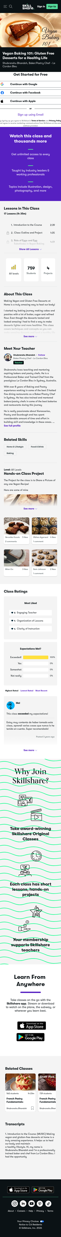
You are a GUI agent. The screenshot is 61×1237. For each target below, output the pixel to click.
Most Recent (41, 691)
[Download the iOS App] (18, 1190)
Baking (10, 453)
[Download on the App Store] (30, 1026)
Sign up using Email (30, 114)
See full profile (12, 425)
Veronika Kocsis (12, 537)
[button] (5, 7)
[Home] (28, 6)
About (11, 1211)
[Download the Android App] (43, 1190)
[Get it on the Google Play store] (30, 1037)
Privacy (40, 1211)
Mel (18, 703)
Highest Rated (11, 691)
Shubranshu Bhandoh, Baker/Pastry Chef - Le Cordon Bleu (29, 65)
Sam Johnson (39, 569)
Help (31, 1211)
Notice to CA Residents (30, 1224)
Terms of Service (38, 121)
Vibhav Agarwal (40, 537)
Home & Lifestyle (15, 447)
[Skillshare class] (20, 1082)
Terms (50, 1211)
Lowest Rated (26, 691)
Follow (41, 355)
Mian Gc (9, 569)
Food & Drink (37, 447)
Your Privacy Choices (28, 1221)
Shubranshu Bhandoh (29, 355)
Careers (21, 1211)
